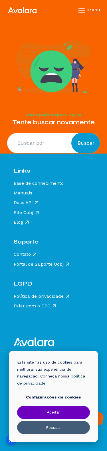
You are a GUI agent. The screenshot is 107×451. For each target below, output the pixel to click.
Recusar (53, 427)
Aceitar (53, 412)
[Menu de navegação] (96, 10)
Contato (22, 254)
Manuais (23, 193)
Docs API (23, 202)
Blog (18, 222)
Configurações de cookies (53, 397)
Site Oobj (23, 212)
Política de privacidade (39, 296)
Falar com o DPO (32, 306)
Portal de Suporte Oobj (39, 264)
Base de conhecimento (39, 183)
